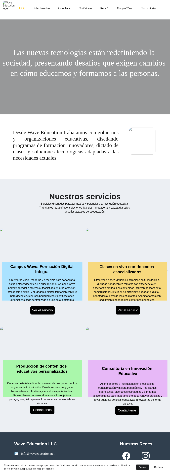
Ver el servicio (42, 310)
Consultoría (64, 8)
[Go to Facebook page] (126, 456)
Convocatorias (148, 8)
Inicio (22, 8)
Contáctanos (85, 8)
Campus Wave (124, 8)
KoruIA (104, 8)
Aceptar (142, 467)
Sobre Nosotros (42, 8)
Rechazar (158, 467)
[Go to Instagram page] (146, 456)
